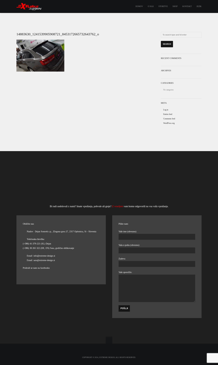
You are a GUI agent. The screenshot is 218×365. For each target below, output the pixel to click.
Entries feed (167, 114)
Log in (165, 110)
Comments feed (169, 119)
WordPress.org (169, 123)
